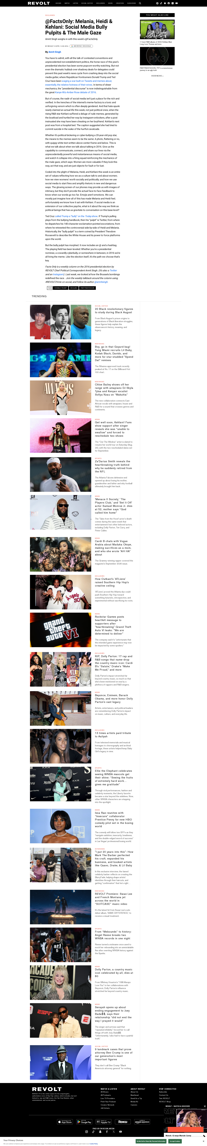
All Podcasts (106, 1095)
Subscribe (131, 3)
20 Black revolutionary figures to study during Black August (114, 310)
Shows (58, 3)
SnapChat (165, 3)
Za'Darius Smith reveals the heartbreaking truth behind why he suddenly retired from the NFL (113, 466)
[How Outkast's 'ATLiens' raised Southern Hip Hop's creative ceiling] (60, 592)
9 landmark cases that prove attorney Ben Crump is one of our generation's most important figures (114, 1054)
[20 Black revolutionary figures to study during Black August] (60, 322)
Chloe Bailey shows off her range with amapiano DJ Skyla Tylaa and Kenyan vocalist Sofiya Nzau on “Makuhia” (114, 389)
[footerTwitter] (113, 1133)
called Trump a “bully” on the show (76, 216)
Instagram (157, 3)
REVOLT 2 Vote (53, 46)
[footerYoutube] (120, 1133)
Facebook (169, 3)
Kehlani (74, 288)
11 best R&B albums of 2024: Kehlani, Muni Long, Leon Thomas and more (156, 43)
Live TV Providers (108, 1098)
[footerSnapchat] (100, 1133)
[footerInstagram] (86, 1133)
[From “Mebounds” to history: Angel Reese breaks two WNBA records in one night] (60, 945)
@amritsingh (100, 282)
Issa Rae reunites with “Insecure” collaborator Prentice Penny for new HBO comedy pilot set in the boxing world (114, 819)
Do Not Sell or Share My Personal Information (151, 1141)
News (110, 3)
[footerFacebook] (107, 1133)
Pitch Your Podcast (108, 1102)
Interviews (100, 849)
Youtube (177, 3)
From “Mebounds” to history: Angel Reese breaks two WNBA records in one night (113, 935)
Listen (75, 3)
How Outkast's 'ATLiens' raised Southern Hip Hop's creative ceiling (112, 582)
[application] (185, 1120)
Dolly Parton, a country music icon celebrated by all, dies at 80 (114, 973)
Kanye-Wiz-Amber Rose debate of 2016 (75, 92)
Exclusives (100, 3)
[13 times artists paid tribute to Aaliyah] (60, 746)
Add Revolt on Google (82, 46)
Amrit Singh (55, 52)
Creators (120, 3)
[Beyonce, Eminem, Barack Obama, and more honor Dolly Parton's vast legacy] (60, 708)
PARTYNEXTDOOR (87, 288)
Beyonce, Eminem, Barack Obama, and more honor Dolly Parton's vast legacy (114, 699)
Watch (67, 3)
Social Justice (87, 3)
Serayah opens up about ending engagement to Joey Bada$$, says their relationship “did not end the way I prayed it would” (113, 1014)
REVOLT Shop (165, 1102)
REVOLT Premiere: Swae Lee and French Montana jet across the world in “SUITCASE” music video (113, 899)
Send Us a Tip (136, 1098)
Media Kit (134, 1102)
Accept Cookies (175, 1141)
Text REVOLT (164, 1098)
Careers (134, 1105)
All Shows (104, 1092)
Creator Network (107, 1105)
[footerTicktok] (93, 1133)
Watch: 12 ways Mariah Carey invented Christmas (178, 1137)
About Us (134, 1092)
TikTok (161, 3)
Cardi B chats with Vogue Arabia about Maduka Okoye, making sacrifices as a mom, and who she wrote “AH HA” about (113, 547)
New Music (99, 344)
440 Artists (105, 1108)
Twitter (172, 3)
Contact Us (163, 1095)
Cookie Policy (93, 1144)
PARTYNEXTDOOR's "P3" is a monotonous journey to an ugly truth (156, 69)
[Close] (203, 1141)
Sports (98, 458)
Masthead (135, 1095)
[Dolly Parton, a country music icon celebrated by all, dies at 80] (60, 982)
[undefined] (157, 29)
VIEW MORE (156, 76)
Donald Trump (61, 288)
